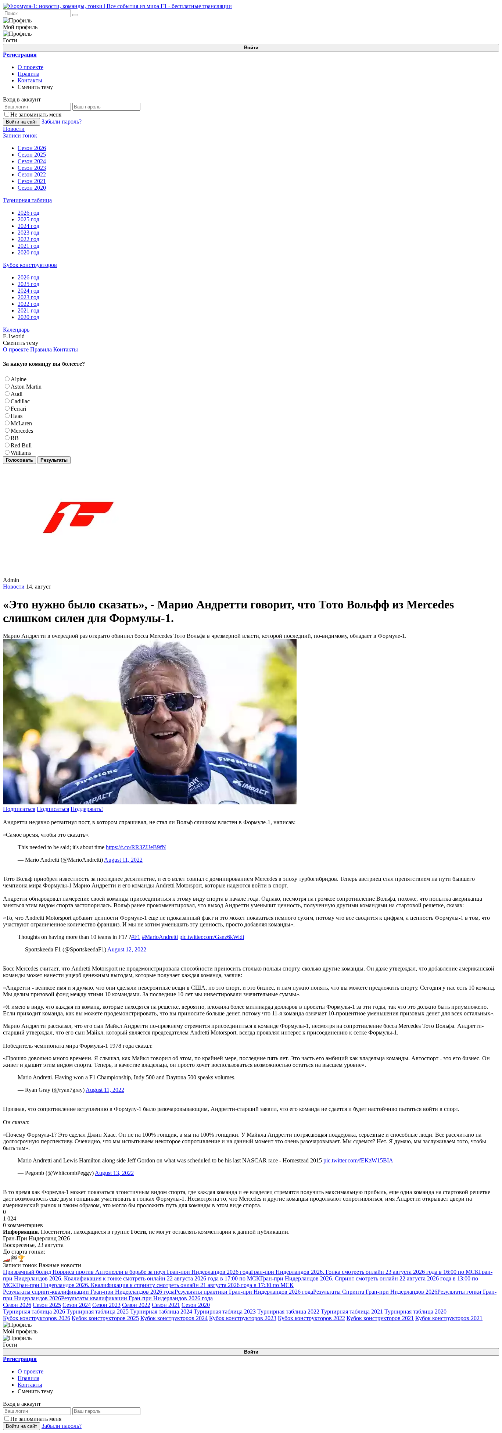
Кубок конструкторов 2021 (380, 1318)
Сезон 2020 (196, 1305)
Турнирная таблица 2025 (98, 1311)
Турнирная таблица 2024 (161, 1311)
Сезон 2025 (47, 1305)
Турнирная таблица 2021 (352, 1311)
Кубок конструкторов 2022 (311, 1318)
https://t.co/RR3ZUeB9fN (136, 847)
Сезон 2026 (17, 1305)
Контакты (30, 80)
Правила (28, 74)
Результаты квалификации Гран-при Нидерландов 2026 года (137, 1298)
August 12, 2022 (126, 949)
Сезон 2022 (136, 1305)
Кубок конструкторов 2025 (105, 1318)
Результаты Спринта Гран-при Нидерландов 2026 (375, 1292)
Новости (14, 586)
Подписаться (19, 809)
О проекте (30, 67)
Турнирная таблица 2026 (34, 1311)
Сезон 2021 (166, 1305)
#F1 (135, 937)
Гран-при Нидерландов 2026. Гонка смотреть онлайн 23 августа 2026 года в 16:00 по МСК (365, 1272)
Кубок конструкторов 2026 (36, 1318)
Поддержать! (87, 809)
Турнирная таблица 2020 (415, 1311)
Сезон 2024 (76, 1305)
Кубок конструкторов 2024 (174, 1318)
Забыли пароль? (62, 121)
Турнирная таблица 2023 (225, 1311)
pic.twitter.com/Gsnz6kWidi (211, 937)
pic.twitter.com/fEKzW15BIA (358, 1160)
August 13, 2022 (114, 1173)
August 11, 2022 (123, 860)
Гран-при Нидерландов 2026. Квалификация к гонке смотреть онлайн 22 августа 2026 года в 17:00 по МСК (247, 1275)
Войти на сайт (21, 122)
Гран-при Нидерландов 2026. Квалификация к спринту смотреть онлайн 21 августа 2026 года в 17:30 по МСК (155, 1285)
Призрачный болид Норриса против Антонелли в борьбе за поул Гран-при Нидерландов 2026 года (127, 1272)
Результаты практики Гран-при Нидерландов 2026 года (244, 1292)
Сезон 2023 (106, 1305)
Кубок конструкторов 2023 (242, 1318)
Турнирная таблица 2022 (288, 1311)
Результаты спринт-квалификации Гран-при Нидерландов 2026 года (89, 1292)
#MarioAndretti (160, 937)
